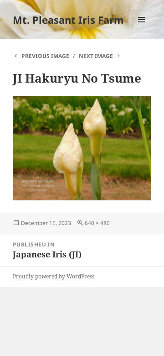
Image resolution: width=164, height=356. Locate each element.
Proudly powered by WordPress (53, 276)
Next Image (96, 56)
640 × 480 (97, 223)
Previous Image (45, 56)
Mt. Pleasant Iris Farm (68, 19)
